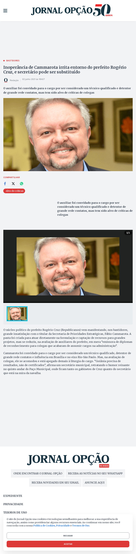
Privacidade (13, 504)
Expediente (12, 496)
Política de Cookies (44, 525)
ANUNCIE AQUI (94, 482)
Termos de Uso (80, 525)
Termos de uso (15, 512)
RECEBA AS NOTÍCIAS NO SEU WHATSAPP (95, 473)
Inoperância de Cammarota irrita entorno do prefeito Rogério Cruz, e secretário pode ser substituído (64, 70)
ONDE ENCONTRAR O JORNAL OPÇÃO (37, 473)
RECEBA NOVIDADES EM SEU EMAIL (55, 482)
